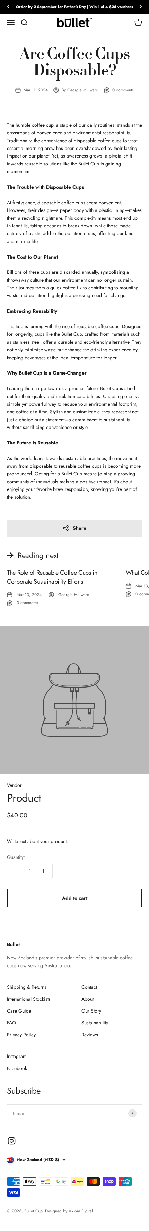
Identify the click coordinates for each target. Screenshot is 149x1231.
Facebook (17, 1068)
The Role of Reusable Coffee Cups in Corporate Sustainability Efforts (52, 577)
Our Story (91, 1010)
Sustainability (94, 1022)
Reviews (89, 1034)
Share (79, 527)
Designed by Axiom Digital (69, 1211)
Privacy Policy (21, 1034)
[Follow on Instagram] (11, 1140)
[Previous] (8, 6)
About (87, 999)
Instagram (17, 1056)
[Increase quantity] (43, 871)
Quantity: (16, 857)
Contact (89, 986)
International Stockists (29, 999)
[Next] (141, 6)
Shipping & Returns (26, 986)
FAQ (11, 1022)
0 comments (123, 90)
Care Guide (19, 1010)
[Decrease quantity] (16, 871)
